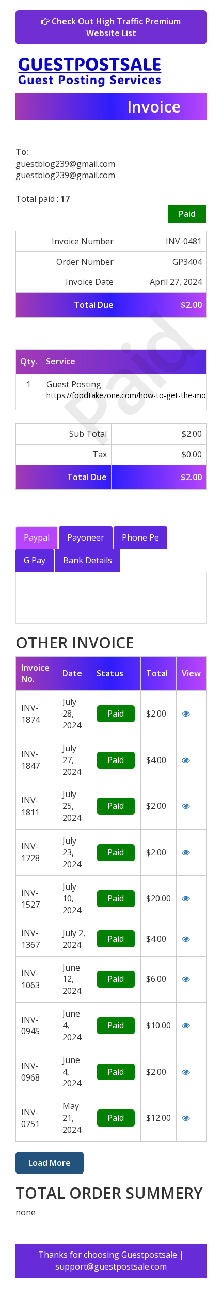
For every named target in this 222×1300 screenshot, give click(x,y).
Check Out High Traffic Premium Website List (115, 27)
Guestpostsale (149, 1254)
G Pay (34, 560)
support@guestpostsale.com (111, 1266)
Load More (49, 1162)
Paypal (37, 537)
